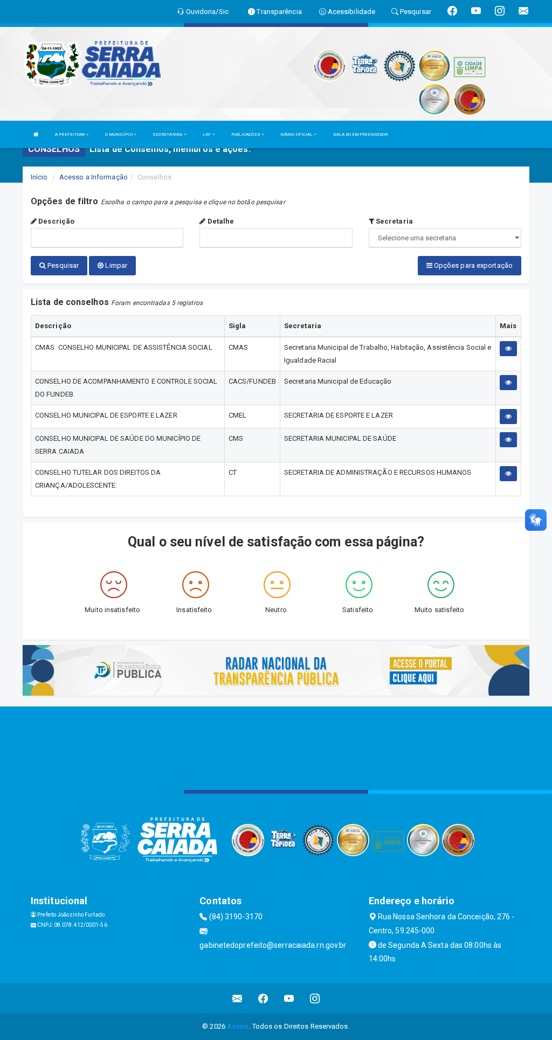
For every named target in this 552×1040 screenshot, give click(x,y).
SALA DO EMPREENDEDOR (360, 134)
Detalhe (219, 221)
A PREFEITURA (70, 134)
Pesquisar (62, 265)
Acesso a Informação (93, 177)
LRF (207, 134)
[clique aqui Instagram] (315, 998)
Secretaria (393, 221)
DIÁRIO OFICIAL (297, 134)
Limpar (115, 265)
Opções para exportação (472, 265)
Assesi (238, 1026)
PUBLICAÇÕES (246, 134)
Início (39, 177)
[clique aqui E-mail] (237, 998)
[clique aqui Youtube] (289, 998)
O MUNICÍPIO (119, 134)
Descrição (55, 221)
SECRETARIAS (168, 134)
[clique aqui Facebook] (263, 998)
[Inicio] (36, 134)
